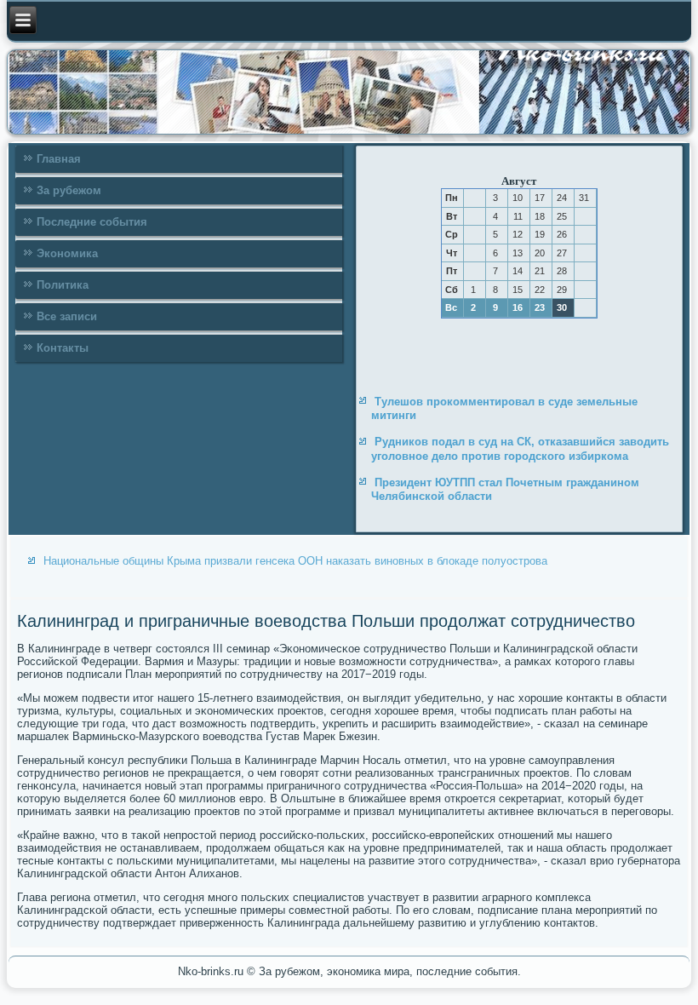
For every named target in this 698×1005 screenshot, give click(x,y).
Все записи (67, 316)
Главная (59, 158)
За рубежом (69, 190)
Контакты (63, 348)
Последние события (92, 221)
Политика (63, 285)
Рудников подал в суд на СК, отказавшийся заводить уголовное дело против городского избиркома (520, 448)
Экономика (67, 253)
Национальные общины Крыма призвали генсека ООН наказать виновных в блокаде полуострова (295, 560)
